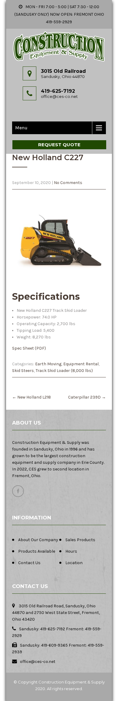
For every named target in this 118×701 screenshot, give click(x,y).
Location (74, 562)
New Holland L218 (31, 397)
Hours (71, 551)
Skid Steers (23, 370)
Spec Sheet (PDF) (29, 348)
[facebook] (18, 491)
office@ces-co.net (59, 96)
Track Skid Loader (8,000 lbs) (64, 370)
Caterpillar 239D (87, 397)
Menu (21, 128)
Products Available (36, 551)
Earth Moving (48, 364)
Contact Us (29, 562)
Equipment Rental (81, 364)
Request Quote (59, 144)
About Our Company (38, 539)
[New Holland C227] (59, 241)
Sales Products (80, 539)
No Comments (68, 182)
